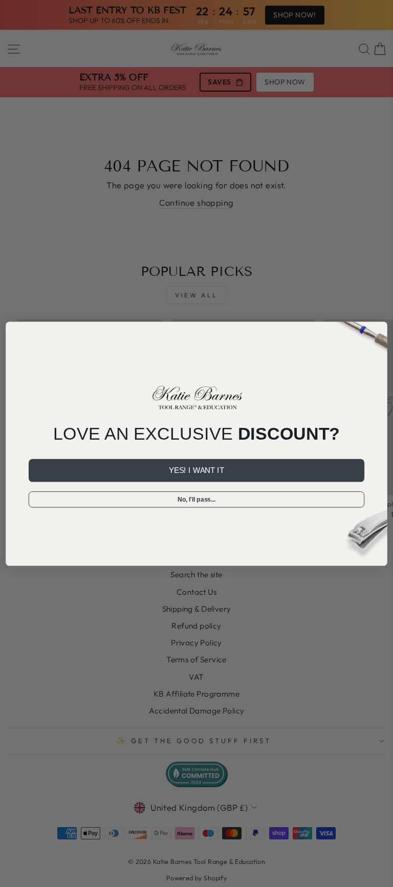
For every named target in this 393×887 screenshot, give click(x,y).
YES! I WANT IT (196, 470)
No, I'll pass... (196, 499)
